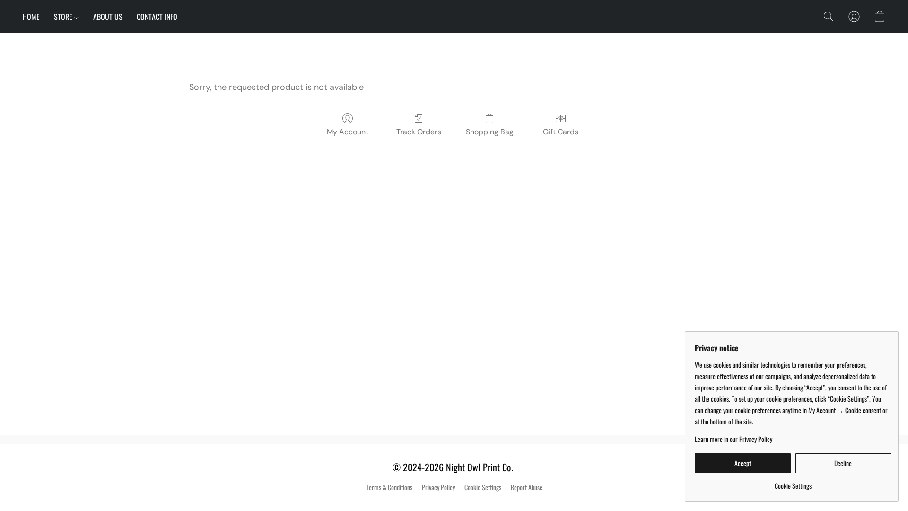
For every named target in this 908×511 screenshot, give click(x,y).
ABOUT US (107, 16)
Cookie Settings (482, 487)
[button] (828, 16)
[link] (793, 482)
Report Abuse (526, 487)
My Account (347, 132)
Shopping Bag (490, 132)
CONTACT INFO (157, 16)
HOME (31, 16)
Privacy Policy (438, 487)
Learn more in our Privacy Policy (733, 439)
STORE (64, 16)
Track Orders (418, 132)
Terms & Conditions (389, 487)
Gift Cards (560, 132)
